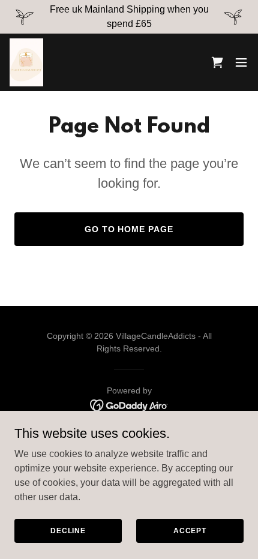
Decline (68, 530)
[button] (241, 62)
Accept (189, 530)
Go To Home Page (129, 229)
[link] (26, 62)
